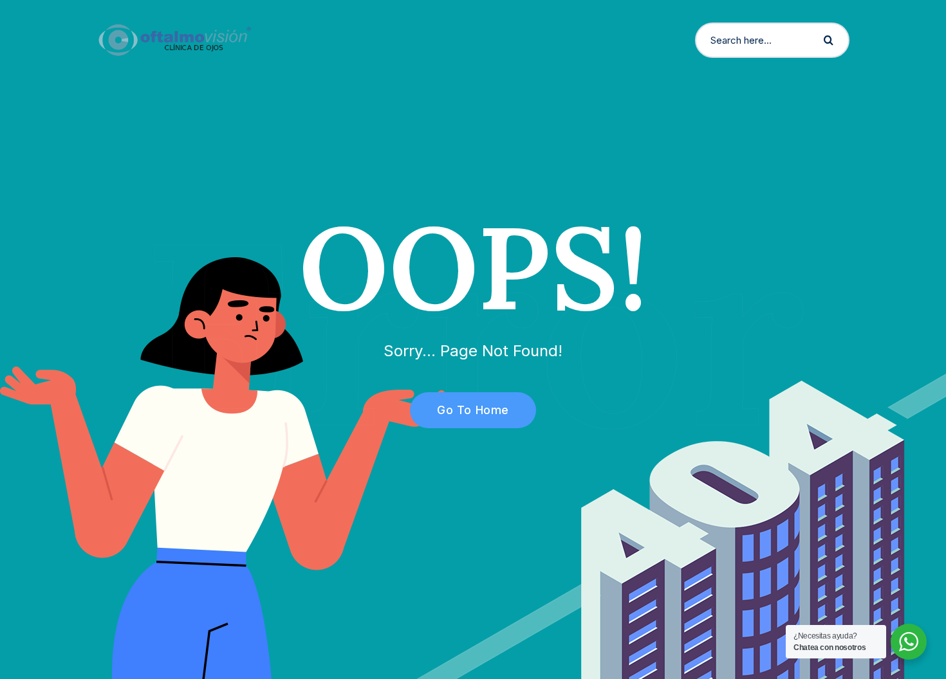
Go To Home (472, 410)
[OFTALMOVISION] (175, 39)
